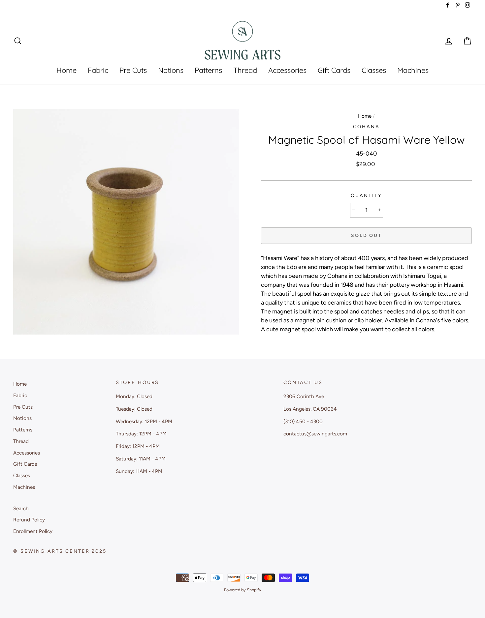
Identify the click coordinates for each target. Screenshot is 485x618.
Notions (170, 70)
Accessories (287, 70)
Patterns (208, 70)
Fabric (98, 70)
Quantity (366, 195)
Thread (245, 70)
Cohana (366, 127)
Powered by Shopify (242, 589)
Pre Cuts (133, 70)
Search (21, 508)
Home (66, 70)
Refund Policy (29, 519)
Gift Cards (334, 70)
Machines (413, 70)
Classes (374, 70)
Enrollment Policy (32, 531)
